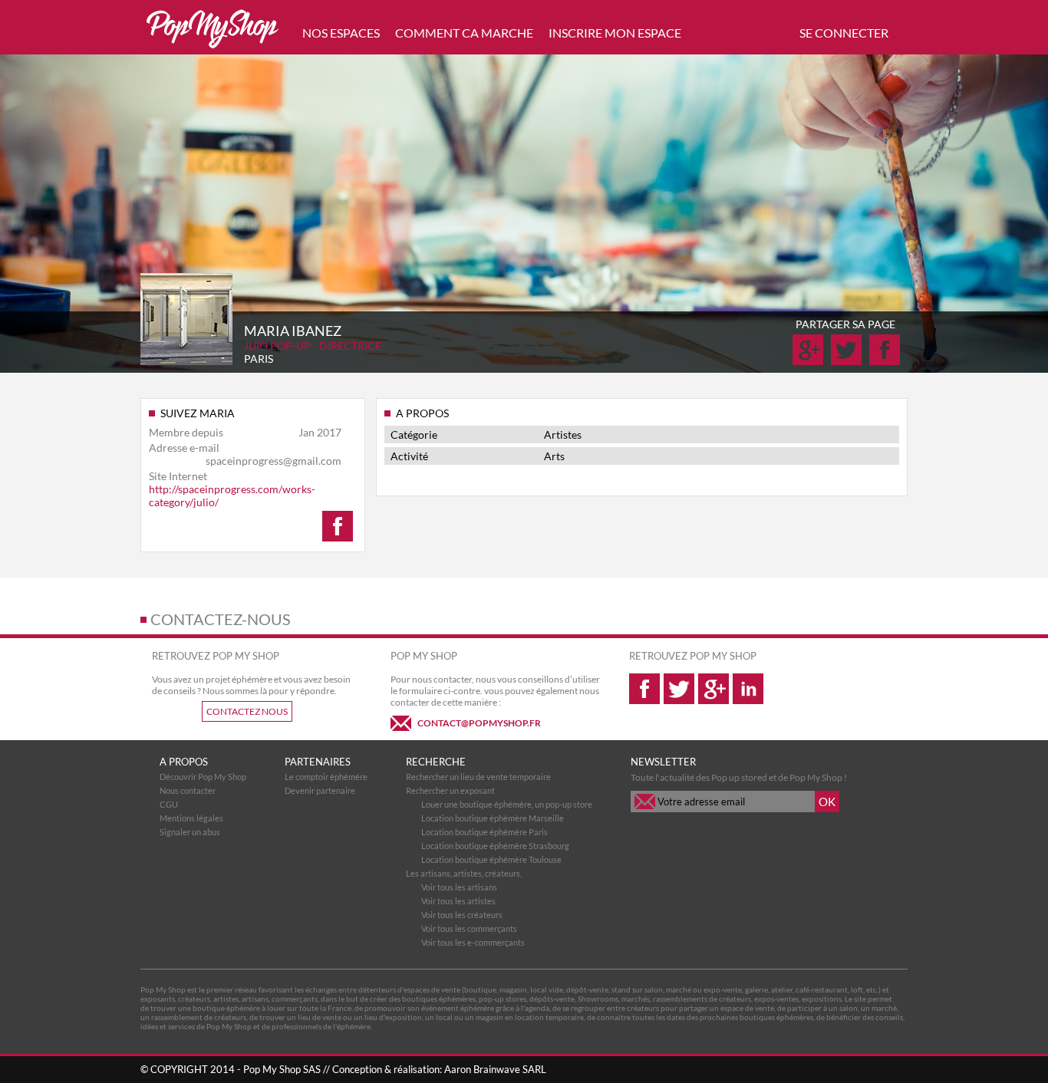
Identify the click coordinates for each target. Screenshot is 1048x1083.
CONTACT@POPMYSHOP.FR (479, 723)
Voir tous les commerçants (469, 928)
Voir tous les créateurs (462, 915)
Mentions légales (191, 818)
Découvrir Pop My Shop (203, 777)
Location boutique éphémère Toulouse (491, 859)
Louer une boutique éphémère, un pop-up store (506, 804)
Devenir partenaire (320, 790)
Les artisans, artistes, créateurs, (464, 873)
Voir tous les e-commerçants (473, 942)
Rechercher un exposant (450, 790)
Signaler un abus (190, 832)
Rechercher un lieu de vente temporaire (478, 777)
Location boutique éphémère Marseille (492, 818)
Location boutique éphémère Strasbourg (495, 846)
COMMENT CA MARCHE (464, 32)
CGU (169, 804)
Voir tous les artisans (459, 887)
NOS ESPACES (341, 32)
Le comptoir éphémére (326, 777)
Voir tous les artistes (458, 901)
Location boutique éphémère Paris (484, 832)
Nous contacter (188, 790)
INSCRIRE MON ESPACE (615, 32)
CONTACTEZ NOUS (247, 711)
